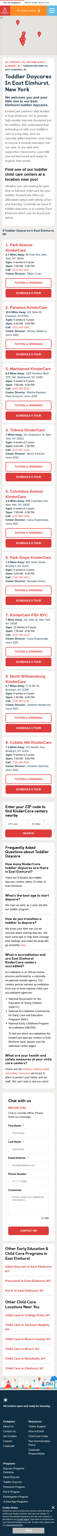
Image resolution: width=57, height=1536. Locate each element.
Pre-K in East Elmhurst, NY (24, 1290)
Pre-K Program (11, 1492)
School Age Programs (15, 1501)
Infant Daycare (11, 1477)
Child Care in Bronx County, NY (28, 1339)
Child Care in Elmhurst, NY (24, 1368)
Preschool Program (14, 1487)
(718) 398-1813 (20, 577)
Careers (7, 1441)
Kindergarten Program (15, 1496)
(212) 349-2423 (20, 635)
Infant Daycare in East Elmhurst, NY (28, 1269)
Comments (14, 1190)
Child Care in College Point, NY (27, 1315)
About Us (8, 1426)
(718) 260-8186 (20, 762)
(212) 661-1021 (20, 270)
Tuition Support (37, 1426)
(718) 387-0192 (20, 701)
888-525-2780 (17, 1107)
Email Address (18, 1158)
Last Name (16, 1141)
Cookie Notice (23, 1519)
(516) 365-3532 (20, 388)
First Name (16, 1125)
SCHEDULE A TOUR (28, 293)
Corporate (8, 1446)
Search (28, 833)
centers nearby (26, 10)
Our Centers (10, 1436)
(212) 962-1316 (20, 450)
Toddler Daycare (12, 1482)
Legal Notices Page (14, 1525)
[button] (23, 38)
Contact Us (9, 1431)
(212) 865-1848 (20, 516)
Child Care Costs (38, 1436)
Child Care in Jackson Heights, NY (27, 1327)
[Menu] (52, 11)
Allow (28, 1530)
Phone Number (17, 1174)
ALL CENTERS (12, 62)
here (23, 945)
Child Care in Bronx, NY (22, 1349)
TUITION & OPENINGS (29, 282)
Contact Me (28, 1230)
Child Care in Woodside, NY (25, 1358)
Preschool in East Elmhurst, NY (28, 1280)
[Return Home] (5, 11)
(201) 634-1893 (20, 327)
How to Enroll (36, 1431)
